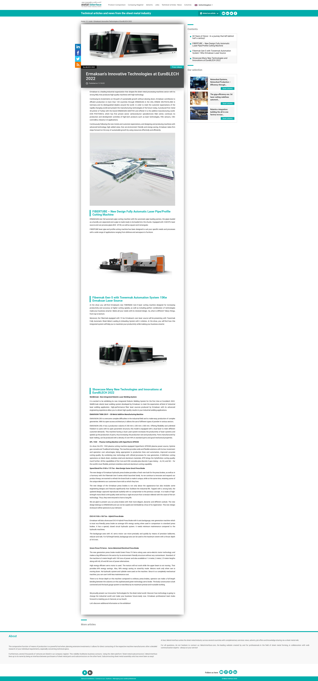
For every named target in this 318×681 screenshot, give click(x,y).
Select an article (209, 13)
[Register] (90, 672)
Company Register (136, 5)
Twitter (231, 13)
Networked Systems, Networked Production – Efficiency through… (220, 82)
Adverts (149, 5)
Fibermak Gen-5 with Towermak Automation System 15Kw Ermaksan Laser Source (211, 52)
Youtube (223, 13)
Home (83, 21)
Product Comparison (116, 5)
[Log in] (84, 672)
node (90, 21)
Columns (187, 5)
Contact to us (100, 679)
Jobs (157, 5)
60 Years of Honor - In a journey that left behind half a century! (213, 37)
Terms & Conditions (87, 679)
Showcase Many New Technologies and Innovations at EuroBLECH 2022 (209, 59)
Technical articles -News (172, 5)
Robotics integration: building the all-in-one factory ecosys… (219, 112)
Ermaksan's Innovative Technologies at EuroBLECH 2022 (113, 21)
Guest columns (228, 88)
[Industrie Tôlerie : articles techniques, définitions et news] (94, 3)
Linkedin (227, 13)
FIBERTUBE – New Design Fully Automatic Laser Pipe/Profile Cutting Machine (210, 44)
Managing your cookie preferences (124, 679)
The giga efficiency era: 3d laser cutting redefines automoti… (221, 97)
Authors (108, 679)
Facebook (235, 13)
